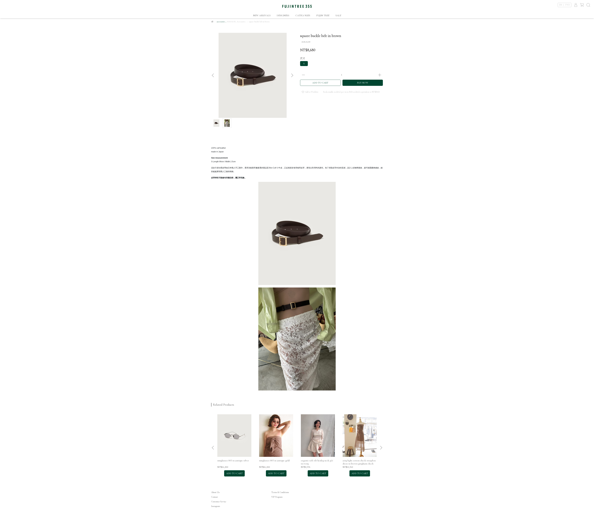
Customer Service (218, 501)
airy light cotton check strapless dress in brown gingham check (359, 462)
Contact (214, 497)
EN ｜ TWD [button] (564, 5)
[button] (292, 75)
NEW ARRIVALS (262, 15)
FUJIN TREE (322, 15)
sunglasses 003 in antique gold (274, 460)
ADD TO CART (320, 82)
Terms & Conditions (280, 492)
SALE (338, 15)
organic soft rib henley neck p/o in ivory (317, 462)
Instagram (215, 506)
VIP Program (276, 497)
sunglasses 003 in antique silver (233, 460)
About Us (215, 492)
